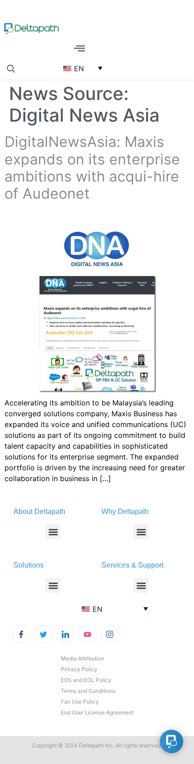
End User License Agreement (97, 712)
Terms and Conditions (88, 690)
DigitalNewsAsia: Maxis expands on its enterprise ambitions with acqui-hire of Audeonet (92, 167)
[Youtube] (88, 634)
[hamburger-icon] (79, 49)
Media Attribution (82, 658)
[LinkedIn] (65, 634)
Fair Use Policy (80, 701)
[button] (13, 67)
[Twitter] (43, 634)
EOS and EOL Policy (86, 680)
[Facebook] (21, 634)
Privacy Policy (79, 669)
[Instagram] (110, 634)
